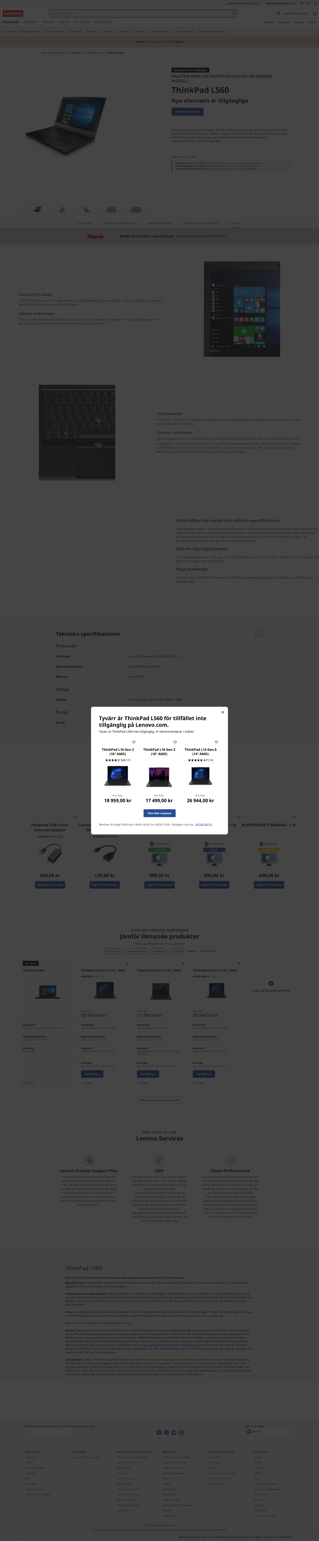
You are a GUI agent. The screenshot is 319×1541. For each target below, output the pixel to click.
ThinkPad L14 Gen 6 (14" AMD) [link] (200, 751)
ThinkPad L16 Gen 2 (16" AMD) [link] (159, 751)
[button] (133, 741)
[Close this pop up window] (222, 712)
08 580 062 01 (203, 824)
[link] (117, 777)
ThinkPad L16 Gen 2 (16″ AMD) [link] (118, 751)
